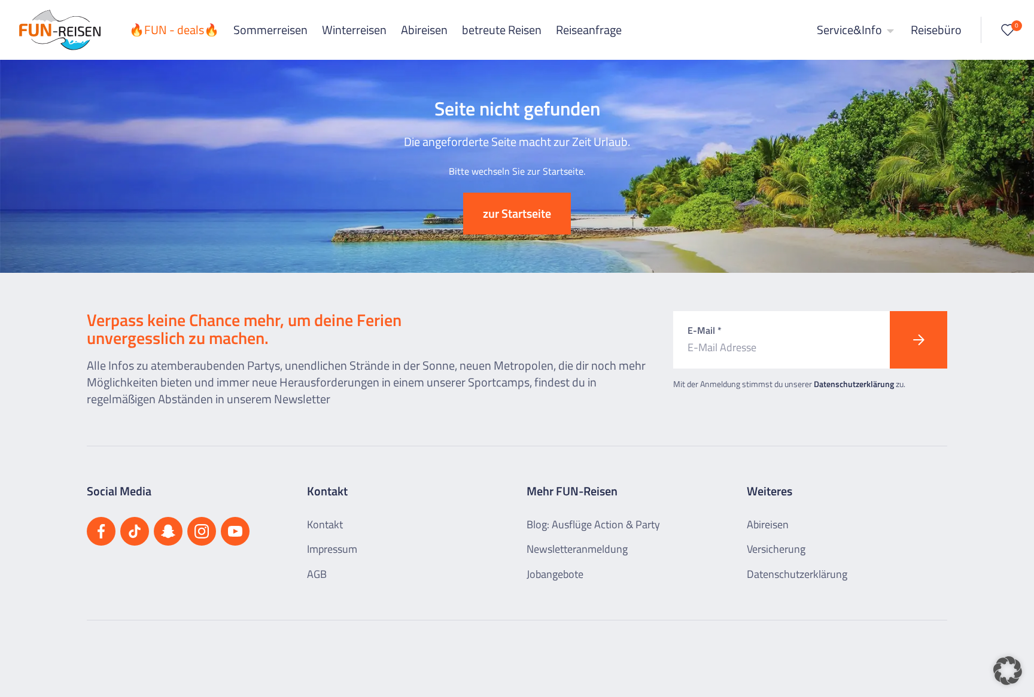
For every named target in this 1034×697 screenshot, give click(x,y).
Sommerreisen (270, 29)
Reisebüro (936, 29)
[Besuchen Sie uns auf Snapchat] (168, 531)
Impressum (332, 549)
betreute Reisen (502, 29)
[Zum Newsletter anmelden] (918, 340)
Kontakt (325, 524)
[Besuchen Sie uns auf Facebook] (101, 531)
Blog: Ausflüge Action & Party (593, 524)
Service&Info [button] (850, 29)
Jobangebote (555, 574)
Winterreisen (354, 29)
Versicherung (776, 549)
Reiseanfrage (589, 29)
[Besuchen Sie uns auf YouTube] (235, 531)
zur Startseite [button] (517, 213)
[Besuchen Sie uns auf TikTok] (134, 531)
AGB (317, 574)
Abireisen (424, 29)
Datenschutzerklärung (854, 384)
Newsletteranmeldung (577, 549)
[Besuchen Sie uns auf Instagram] (201, 531)
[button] (1007, 670)
